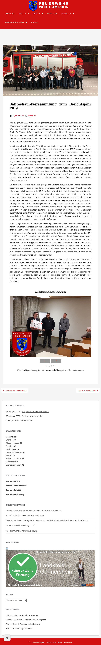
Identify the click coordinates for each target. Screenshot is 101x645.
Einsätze (36, 13)
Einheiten (22, 13)
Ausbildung (52, 13)
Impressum (68, 642)
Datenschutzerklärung (54, 642)
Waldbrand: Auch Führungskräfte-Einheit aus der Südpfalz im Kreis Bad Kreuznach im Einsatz (47, 520)
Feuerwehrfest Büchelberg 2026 (20, 525)
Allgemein (32, 116)
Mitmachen (66, 13)
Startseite (9, 13)
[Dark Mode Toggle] (7, 637)
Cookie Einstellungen (36, 642)
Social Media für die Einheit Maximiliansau (25, 515)
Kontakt (34, 22)
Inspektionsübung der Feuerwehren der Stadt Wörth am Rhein (33, 510)
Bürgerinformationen (14, 22)
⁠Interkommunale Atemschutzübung (21, 531)
